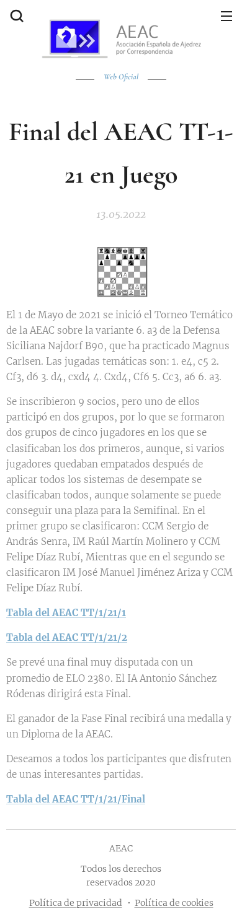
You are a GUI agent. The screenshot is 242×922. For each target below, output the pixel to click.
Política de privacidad (75, 902)
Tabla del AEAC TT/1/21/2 (66, 637)
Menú (226, 15)
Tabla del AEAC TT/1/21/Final (75, 799)
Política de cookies (174, 902)
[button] (15, 15)
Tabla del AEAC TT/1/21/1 (66, 613)
